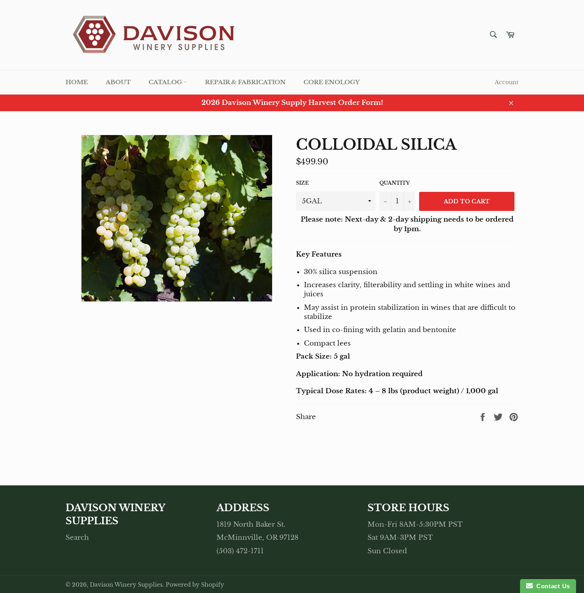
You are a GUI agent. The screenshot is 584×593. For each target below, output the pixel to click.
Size (302, 183)
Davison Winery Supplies (126, 584)
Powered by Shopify (195, 584)
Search (77, 537)
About (118, 82)
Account (506, 82)
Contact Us (551, 586)
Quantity (394, 183)
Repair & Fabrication (245, 82)
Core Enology (332, 82)
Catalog (166, 82)
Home (77, 82)
